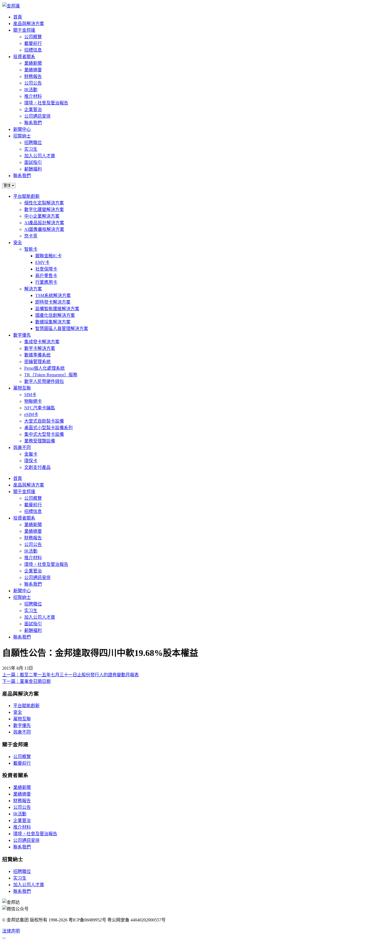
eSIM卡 (31, 414)
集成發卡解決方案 (41, 341)
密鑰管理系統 (37, 361)
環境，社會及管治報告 (46, 103)
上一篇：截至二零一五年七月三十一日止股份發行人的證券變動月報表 (70, 674)
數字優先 (22, 335)
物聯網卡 (33, 401)
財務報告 (33, 76)
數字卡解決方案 (39, 348)
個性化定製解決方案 (44, 203)
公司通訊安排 (37, 116)
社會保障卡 (46, 269)
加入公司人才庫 (39, 155)
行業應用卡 (46, 282)
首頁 (17, 17)
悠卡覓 (30, 236)
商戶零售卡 (46, 275)
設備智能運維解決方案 (57, 308)
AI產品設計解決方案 (44, 222)
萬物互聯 (22, 388)
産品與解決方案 (28, 23)
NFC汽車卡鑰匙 (39, 407)
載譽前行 (33, 43)
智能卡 (30, 249)
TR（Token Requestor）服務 (50, 374)
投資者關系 (24, 56)
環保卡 (30, 460)
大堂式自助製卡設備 (44, 421)
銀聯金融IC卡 (48, 255)
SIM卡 (30, 394)
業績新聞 (33, 63)
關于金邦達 (24, 30)
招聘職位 (33, 142)
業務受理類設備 (39, 441)
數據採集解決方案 (52, 322)
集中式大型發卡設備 (44, 434)
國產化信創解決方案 (55, 315)
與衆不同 (22, 447)
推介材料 (33, 96)
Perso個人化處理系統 (44, 368)
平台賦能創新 (26, 196)
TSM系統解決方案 (53, 295)
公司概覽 (33, 36)
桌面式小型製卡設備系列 (48, 427)
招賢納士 (22, 136)
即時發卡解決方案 (52, 302)
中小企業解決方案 (41, 216)
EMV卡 (42, 262)
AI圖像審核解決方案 (44, 229)
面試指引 (33, 162)
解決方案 (33, 288)
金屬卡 (30, 454)
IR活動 (30, 89)
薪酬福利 (33, 169)
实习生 (30, 149)
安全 (17, 242)
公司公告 (33, 83)
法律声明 (11, 931)
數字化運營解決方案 (44, 209)
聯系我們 (33, 122)
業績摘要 (33, 69)
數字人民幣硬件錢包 (44, 381)
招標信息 (33, 50)
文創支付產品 (37, 467)
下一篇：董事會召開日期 (26, 681)
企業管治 (33, 109)
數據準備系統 (37, 355)
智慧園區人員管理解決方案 (61, 328)
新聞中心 (22, 129)
